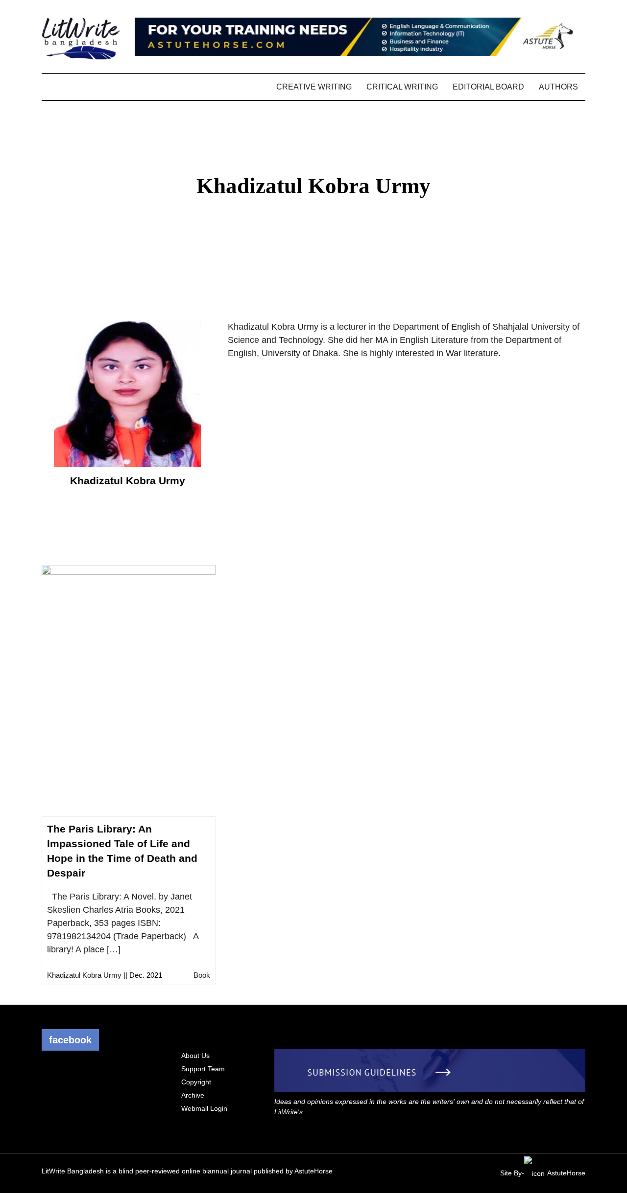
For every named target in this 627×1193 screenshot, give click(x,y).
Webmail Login (204, 1108)
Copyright (196, 1082)
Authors (558, 87)
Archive (192, 1095)
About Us (195, 1055)
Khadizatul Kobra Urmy (84, 975)
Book (201, 975)
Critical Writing (402, 87)
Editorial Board (488, 87)
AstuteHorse (313, 1171)
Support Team (203, 1069)
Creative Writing (314, 87)
